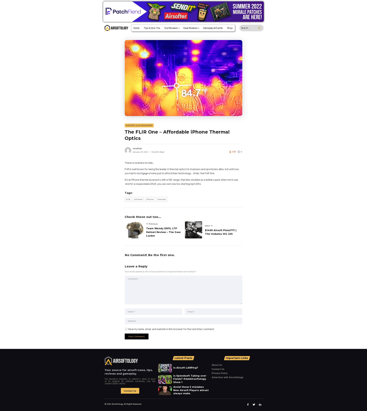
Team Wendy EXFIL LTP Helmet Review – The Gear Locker (163, 232)
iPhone (150, 199)
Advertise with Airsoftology (227, 377)
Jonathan (137, 148)
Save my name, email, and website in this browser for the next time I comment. (171, 329)
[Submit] (261, 28)
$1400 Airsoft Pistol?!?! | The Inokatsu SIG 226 (220, 232)
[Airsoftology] (116, 27)
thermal (162, 199)
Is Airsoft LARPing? (185, 367)
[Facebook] (248, 404)
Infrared (138, 199)
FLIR (128, 199)
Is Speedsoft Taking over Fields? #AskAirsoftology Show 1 (189, 379)
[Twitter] (254, 404)
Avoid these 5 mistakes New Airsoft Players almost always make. (191, 390)
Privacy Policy (220, 373)
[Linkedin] (260, 404)
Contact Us (218, 369)
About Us (217, 365)
